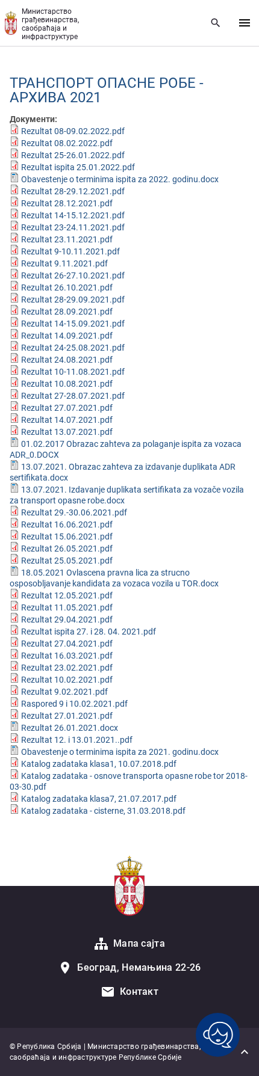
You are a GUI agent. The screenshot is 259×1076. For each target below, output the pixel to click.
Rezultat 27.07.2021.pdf (67, 408)
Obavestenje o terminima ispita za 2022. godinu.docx (120, 179)
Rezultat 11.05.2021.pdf (67, 607)
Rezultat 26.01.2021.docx (69, 728)
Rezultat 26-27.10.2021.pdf (73, 275)
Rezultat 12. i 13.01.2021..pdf (77, 740)
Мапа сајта (139, 943)
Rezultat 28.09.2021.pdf (67, 311)
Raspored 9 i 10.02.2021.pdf (74, 704)
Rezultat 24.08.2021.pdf (67, 359)
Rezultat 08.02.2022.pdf (67, 143)
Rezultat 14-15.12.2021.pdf (73, 215)
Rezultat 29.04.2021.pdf (67, 619)
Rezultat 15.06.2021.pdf (67, 536)
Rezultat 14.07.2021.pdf (67, 420)
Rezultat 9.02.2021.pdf (64, 691)
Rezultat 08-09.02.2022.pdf (73, 131)
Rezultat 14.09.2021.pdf (67, 335)
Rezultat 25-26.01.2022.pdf (73, 155)
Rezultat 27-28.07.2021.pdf (73, 396)
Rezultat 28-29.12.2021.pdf (73, 191)
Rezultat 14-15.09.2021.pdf (73, 323)
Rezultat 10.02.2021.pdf (67, 679)
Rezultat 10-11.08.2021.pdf (73, 372)
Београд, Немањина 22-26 (139, 967)
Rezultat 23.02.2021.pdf (67, 667)
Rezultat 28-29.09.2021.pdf (73, 299)
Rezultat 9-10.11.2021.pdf (70, 251)
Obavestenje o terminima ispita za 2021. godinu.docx (120, 752)
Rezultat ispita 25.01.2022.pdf (78, 167)
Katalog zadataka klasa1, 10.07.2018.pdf (98, 764)
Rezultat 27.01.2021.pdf (67, 716)
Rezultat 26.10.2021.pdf (67, 287)
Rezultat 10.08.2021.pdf (67, 384)
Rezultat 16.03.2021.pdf (67, 655)
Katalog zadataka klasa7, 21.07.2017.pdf (98, 799)
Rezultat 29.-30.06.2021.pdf (74, 512)
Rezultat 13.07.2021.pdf (67, 432)
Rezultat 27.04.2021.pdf (67, 643)
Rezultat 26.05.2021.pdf (67, 548)
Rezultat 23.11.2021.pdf (67, 239)
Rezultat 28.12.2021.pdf (67, 203)
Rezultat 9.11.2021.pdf (64, 263)
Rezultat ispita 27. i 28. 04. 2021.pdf (88, 631)
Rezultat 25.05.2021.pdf (67, 560)
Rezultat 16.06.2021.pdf (67, 524)
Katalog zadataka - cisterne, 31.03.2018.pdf (103, 811)
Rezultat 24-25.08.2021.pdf (73, 347)
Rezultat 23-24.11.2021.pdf (73, 227)
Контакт (139, 991)
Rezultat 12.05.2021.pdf (67, 595)
